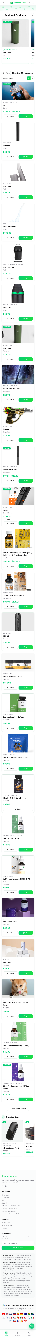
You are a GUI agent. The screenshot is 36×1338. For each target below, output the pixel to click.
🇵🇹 (18, 1317)
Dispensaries (6, 1197)
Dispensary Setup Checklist (10, 1214)
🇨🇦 (3, 1313)
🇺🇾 (7, 1317)
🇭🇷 (25, 1321)
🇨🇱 (14, 1321)
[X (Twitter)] (2, 1186)
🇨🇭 (25, 1317)
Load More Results (19, 1108)
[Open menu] (3, 3)
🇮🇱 (3, 1317)
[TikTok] (9, 1186)
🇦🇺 (25, 1313)
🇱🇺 (29, 1317)
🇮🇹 (32, 1317)
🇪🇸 (18, 1313)
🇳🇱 (10, 1313)
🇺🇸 (7, 1313)
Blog (3, 1200)
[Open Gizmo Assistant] (31, 1326)
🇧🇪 (21, 1321)
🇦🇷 (10, 1321)
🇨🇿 (14, 1317)
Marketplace (5, 1195)
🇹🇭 (14, 1313)
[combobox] (14, 78)
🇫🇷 (18, 1321)
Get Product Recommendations (11, 1206)
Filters (8, 73)
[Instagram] (6, 1186)
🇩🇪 (21, 1313)
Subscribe (19, 1248)
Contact (4, 1228)
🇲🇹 (10, 1317)
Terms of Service (7, 1225)
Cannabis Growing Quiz (9, 1211)
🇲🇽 (21, 1317)
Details (12, 116)
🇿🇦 (32, 1313)
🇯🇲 (29, 1313)
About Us (4, 1203)
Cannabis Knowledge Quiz (10, 1208)
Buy (27, 116)
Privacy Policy (6, 1222)
